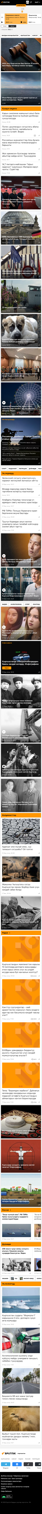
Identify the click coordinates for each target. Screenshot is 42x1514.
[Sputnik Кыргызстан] (6, 3)
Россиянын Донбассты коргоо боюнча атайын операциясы (21, 437)
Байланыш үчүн (6, 1478)
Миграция (36, 1459)
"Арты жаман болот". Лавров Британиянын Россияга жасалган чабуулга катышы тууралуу (18, 454)
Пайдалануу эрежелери (20, 1476)
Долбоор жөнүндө (7, 1476)
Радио (5, 932)
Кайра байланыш (6, 1491)
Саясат (14, 1459)
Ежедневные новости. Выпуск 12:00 (15, 18)
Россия (5, 1210)
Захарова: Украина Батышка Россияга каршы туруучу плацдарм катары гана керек (19, 443)
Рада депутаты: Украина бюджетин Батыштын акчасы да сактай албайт (20, 459)
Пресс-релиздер (17, 1478)
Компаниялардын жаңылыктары (11, 1481)
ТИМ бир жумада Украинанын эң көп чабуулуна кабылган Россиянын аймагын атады (20, 448)
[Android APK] (7, 1497)
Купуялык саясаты (6, 1484)
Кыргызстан (5, 1459)
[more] (39, 69)
